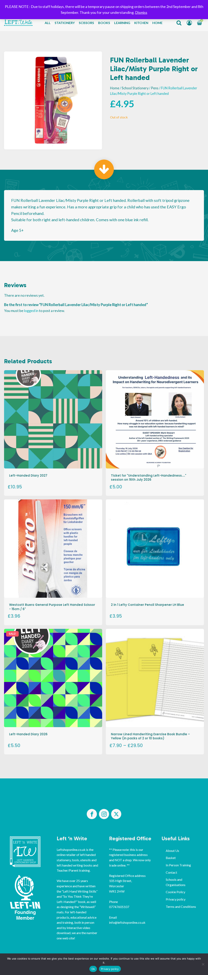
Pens (154, 88)
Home (157, 23)
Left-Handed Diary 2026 (28, 734)
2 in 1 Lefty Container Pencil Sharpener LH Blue (147, 605)
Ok (93, 969)
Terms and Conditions (181, 906)
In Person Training (178, 865)
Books (104, 23)
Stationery (65, 23)
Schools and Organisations (175, 882)
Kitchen (141, 23)
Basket (171, 858)
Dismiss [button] (141, 12)
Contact (171, 872)
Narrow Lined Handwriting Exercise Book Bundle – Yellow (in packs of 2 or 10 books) (150, 736)
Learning (122, 23)
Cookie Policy (175, 892)
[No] (203, 964)
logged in (31, 310)
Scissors (86, 23)
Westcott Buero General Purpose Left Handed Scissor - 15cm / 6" (52, 607)
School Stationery (135, 88)
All (48, 23)
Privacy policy (175, 899)
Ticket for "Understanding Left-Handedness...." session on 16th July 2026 (148, 477)
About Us (172, 850)
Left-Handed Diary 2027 (28, 475)
